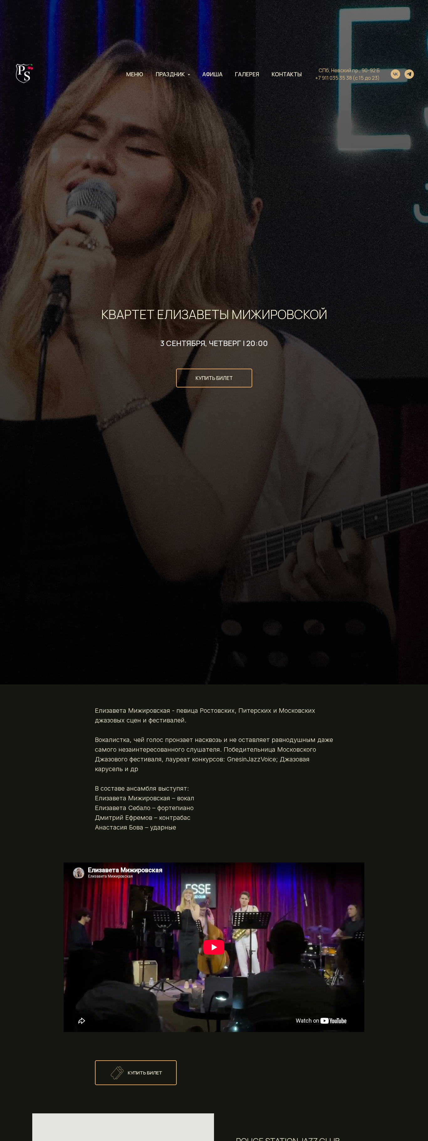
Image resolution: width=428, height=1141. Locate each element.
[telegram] (409, 74)
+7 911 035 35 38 (333, 77)
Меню (134, 74)
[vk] (395, 74)
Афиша (212, 74)
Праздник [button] (171, 74)
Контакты (287, 74)
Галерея (247, 74)
